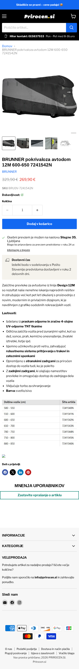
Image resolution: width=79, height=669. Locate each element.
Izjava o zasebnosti (42, 653)
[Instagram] (19, 602)
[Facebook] (12, 602)
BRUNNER (9, 172)
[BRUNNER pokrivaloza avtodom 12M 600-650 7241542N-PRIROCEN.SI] (8, 143)
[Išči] (71, 27)
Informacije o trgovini (18, 250)
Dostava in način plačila (55, 649)
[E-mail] (5, 602)
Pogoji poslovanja (16, 653)
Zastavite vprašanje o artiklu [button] (40, 495)
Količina (7, 201)
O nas (8, 649)
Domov (7, 46)
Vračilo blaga (66, 653)
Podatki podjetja (27, 649)
